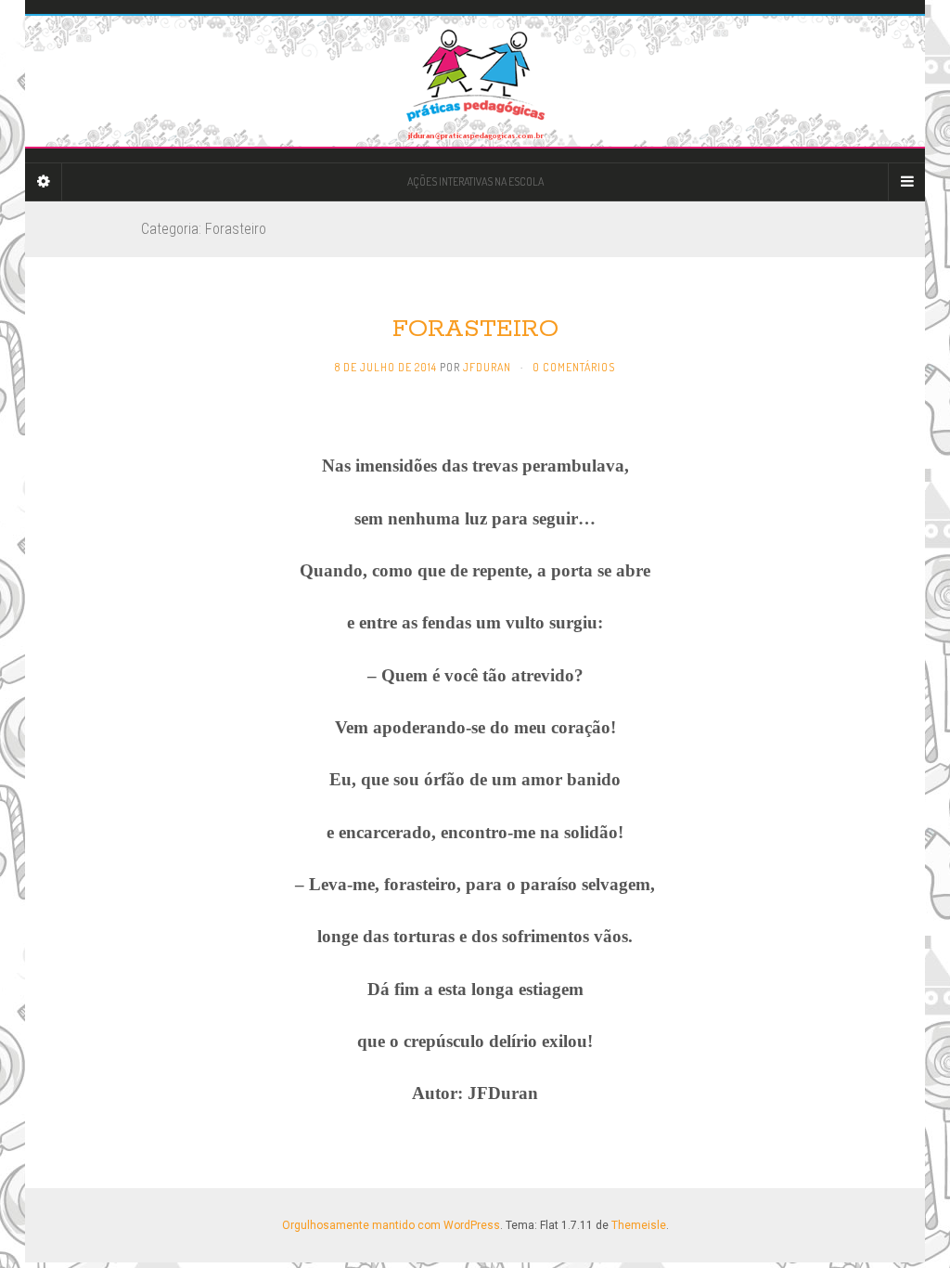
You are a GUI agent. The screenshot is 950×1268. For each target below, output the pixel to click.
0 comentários (574, 367)
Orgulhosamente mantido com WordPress (391, 1225)
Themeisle (638, 1225)
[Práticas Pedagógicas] (475, 81)
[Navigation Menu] (906, 182)
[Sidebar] (43, 182)
